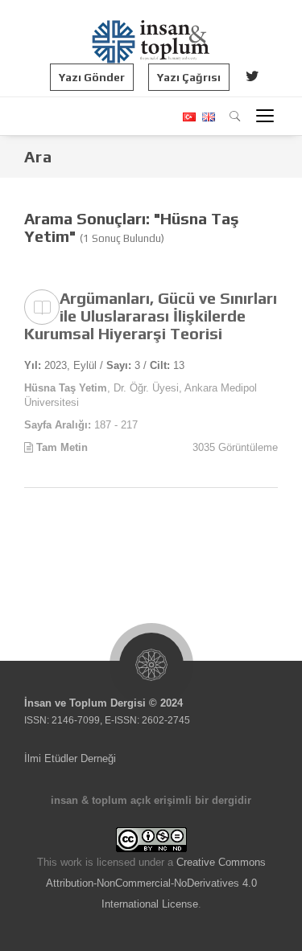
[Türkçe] (188, 117)
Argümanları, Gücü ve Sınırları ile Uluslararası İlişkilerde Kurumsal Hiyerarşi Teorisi (150, 315)
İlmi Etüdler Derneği (70, 758)
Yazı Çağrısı (189, 77)
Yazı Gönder (92, 77)
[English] (206, 117)
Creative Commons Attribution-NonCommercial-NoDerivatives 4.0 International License (156, 883)
